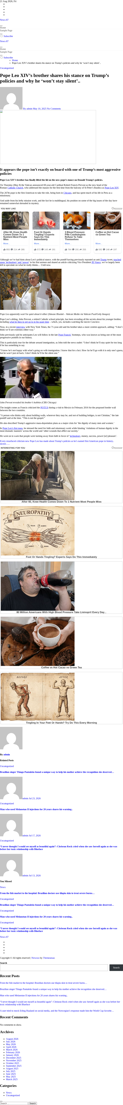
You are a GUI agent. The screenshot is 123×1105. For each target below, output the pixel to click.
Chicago (67, 193)
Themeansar (48, 958)
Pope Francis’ (64, 334)
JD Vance (96, 262)
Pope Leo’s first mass (13, 428)
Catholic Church (15, 187)
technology (75, 436)
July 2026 (10, 1041)
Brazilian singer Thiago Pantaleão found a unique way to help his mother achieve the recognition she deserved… (57, 772)
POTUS (44, 407)
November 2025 (13, 1060)
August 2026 (12, 1039)
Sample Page (6, 30)
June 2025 (11, 1074)
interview (20, 327)
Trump (103, 259)
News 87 (4, 20)
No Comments (54, 108)
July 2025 (10, 1071)
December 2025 (13, 1057)
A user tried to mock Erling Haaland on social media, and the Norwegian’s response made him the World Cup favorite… (57, 1010)
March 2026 (12, 1049)
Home (3, 27)
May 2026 (11, 1044)
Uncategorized (7, 68)
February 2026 (13, 1052)
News (3, 887)
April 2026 (11, 1047)
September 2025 (13, 1066)
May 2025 (11, 1076)
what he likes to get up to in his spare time (29, 322)
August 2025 (12, 1068)
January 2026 (12, 1055)
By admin (27, 108)
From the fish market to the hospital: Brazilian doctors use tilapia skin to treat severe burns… (47, 893)
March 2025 (12, 1079)
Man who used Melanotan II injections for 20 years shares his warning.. (36, 809)
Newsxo (35, 958)
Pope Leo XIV (111, 187)
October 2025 (12, 1063)
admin (6, 754)
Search (3, 963)
